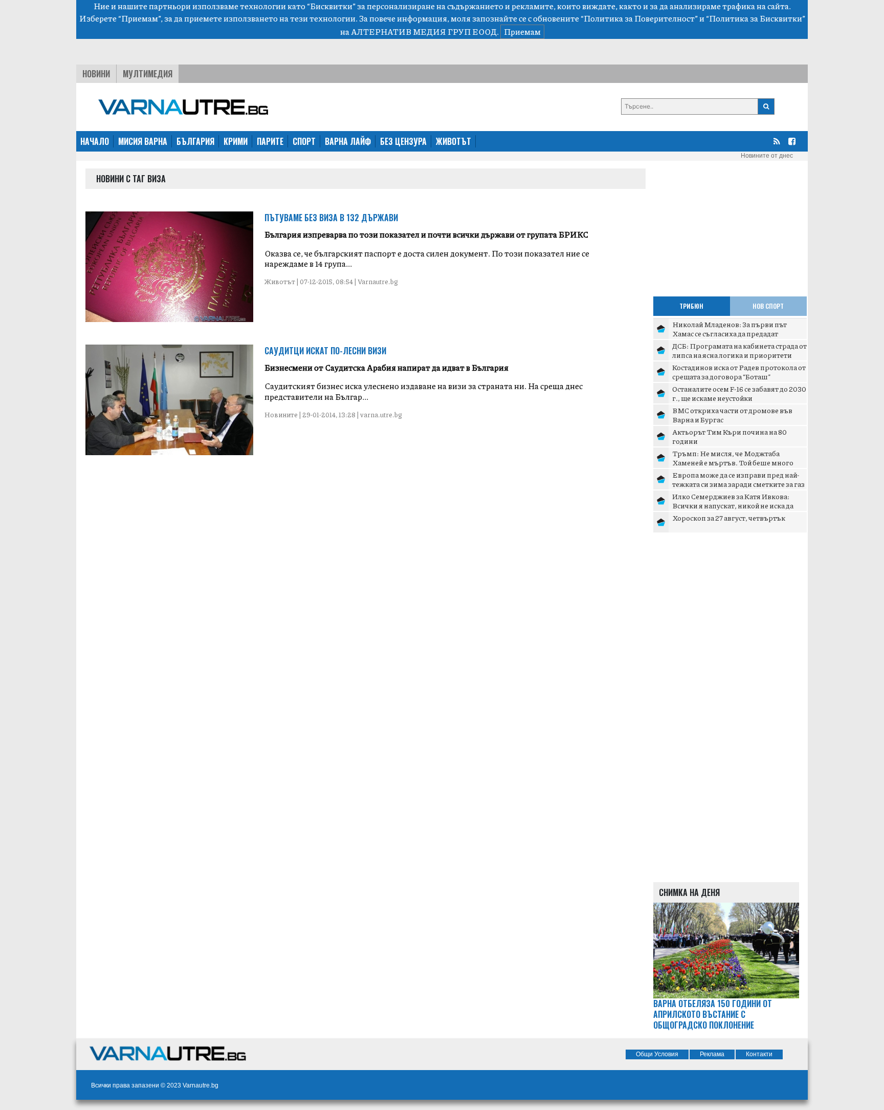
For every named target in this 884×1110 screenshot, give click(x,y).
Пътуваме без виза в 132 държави (331, 217)
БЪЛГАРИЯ (195, 141)
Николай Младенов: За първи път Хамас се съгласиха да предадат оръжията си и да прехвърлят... (729, 333)
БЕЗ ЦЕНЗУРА (403, 141)
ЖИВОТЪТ (453, 141)
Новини (96, 74)
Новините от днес (767, 155)
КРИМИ (236, 141)
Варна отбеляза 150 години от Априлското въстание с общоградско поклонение (712, 1014)
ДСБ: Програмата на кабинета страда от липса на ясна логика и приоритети (739, 350)
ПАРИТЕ (270, 141)
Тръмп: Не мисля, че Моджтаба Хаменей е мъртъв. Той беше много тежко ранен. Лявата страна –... (732, 462)
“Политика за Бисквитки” (755, 18)
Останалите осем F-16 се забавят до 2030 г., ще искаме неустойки (739, 393)
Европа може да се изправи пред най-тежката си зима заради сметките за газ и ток (738, 483)
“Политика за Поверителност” (639, 18)
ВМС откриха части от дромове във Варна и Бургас (732, 414)
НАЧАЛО (94, 141)
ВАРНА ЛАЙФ (348, 141)
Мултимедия (147, 74)
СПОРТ (304, 141)
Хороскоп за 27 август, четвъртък (728, 518)
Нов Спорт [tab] (768, 306)
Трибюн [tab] (691, 306)
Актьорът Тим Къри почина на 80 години (729, 436)
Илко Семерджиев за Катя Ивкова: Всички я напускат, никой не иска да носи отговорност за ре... (732, 505)
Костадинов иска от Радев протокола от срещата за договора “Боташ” (739, 371)
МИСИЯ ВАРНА (142, 141)
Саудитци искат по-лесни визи (325, 351)
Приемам (522, 31)
